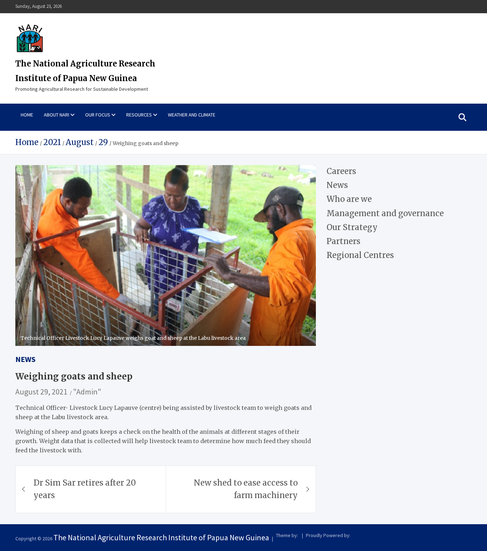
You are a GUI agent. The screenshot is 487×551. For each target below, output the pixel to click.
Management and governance (385, 213)
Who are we (349, 199)
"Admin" (87, 392)
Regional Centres (360, 255)
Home (27, 114)
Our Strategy (352, 227)
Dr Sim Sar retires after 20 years (85, 489)
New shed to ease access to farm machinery (246, 489)
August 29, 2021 (41, 392)
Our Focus (97, 114)
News (25, 359)
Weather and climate (191, 114)
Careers (341, 171)
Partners (343, 241)
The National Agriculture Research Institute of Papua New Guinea (161, 537)
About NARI (56, 114)
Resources (139, 114)
